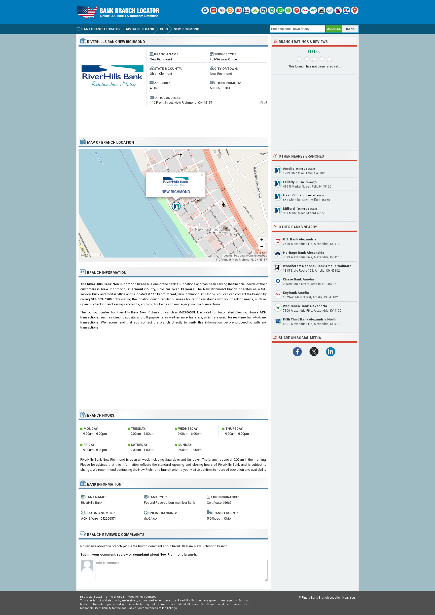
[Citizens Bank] (271, 13)
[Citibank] (330, 13)
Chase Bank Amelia (298, 279)
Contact (151, 596)
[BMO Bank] (296, 13)
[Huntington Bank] (288, 13)
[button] (173, 203)
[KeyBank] (305, 13)
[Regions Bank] (255, 13)
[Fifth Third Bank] (263, 13)
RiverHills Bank (91, 502)
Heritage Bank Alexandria (303, 253)
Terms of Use (113, 596)
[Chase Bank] (205, 13)
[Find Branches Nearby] (354, 13)
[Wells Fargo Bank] (213, 13)
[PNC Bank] (230, 13)
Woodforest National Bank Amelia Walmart (317, 266)
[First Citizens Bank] (338, 13)
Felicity (289, 182)
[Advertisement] (173, 119)
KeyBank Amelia (296, 293)
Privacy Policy (134, 596)
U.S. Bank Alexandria (299, 239)
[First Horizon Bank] (346, 13)
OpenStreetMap (257, 255)
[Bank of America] (222, 13)
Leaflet (228, 255)
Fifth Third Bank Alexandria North (309, 319)
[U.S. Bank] (238, 13)
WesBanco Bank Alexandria (305, 306)
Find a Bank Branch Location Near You (328, 597)
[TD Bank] (280, 13)
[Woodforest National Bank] (321, 13)
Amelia (288, 168)
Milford (289, 208)
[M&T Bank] (313, 13)
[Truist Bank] (246, 13)
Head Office (292, 195)
